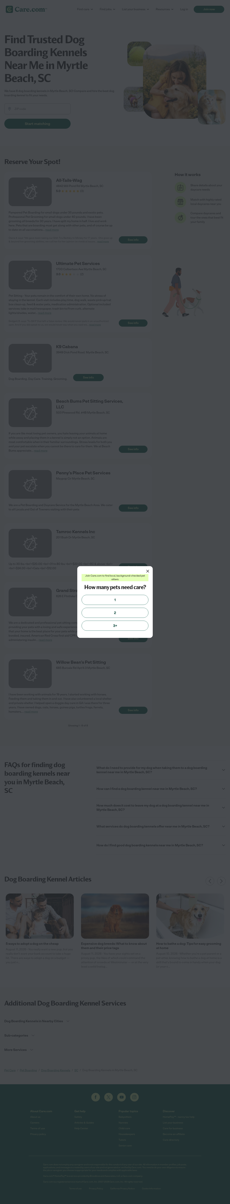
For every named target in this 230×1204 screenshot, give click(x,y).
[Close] (148, 571)
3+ (115, 626)
